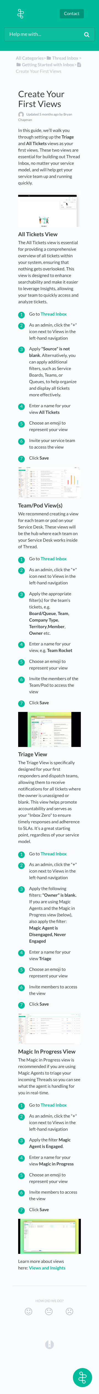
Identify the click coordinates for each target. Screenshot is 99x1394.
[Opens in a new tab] (49, 1344)
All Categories (30, 58)
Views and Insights (47, 1268)
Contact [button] (71, 13)
